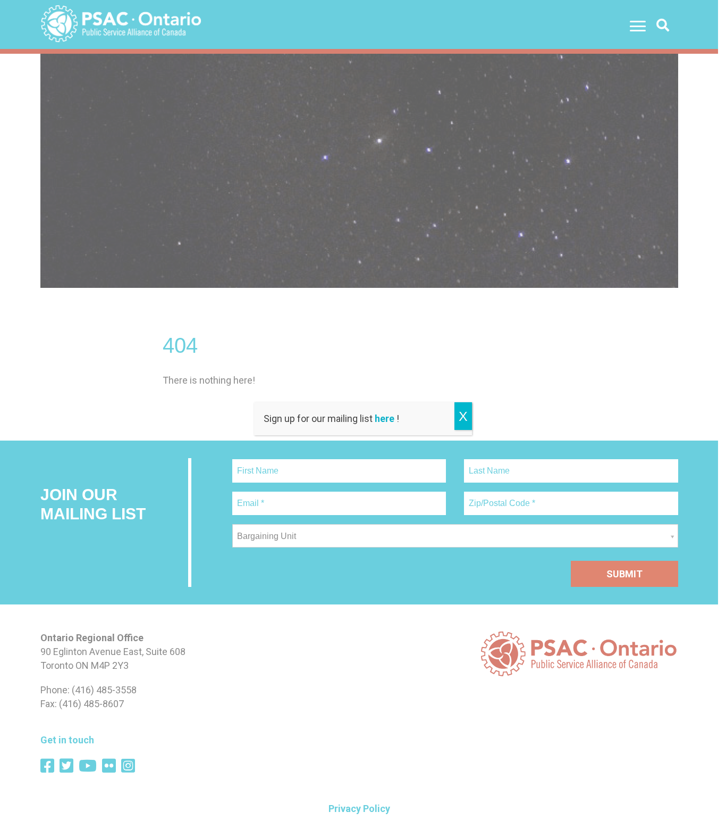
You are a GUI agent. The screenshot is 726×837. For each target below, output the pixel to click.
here (384, 418)
